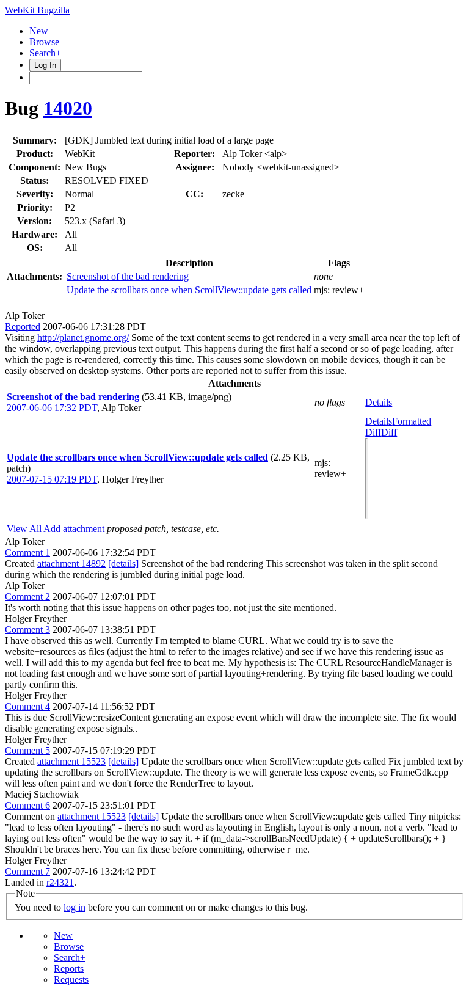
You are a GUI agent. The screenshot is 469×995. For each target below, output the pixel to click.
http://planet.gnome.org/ (83, 337)
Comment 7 (27, 871)
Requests (71, 979)
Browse (44, 42)
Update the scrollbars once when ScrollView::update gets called (189, 290)
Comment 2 (27, 596)
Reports (69, 968)
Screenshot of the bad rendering (128, 276)
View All (24, 528)
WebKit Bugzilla (37, 10)
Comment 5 (27, 750)
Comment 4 (27, 706)
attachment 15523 (71, 761)
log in (74, 907)
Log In (45, 65)
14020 (67, 108)
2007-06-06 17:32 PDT (52, 408)
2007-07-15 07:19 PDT (52, 479)
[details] (123, 563)
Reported (22, 326)
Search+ (45, 53)
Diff (389, 432)
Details (378, 402)
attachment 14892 (71, 563)
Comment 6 (27, 805)
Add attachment (73, 528)
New (38, 31)
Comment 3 (27, 629)
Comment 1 (27, 552)
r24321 (60, 882)
